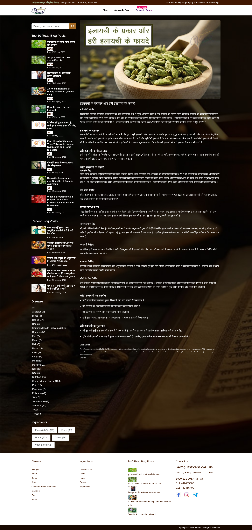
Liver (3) (36, 352)
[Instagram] (186, 494)
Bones (34, 478)
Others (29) (60, 437)
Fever (34, 499)
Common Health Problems (44, 486)
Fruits (82, 473)
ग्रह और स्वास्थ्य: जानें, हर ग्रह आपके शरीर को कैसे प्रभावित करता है (60, 246)
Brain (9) (36, 324)
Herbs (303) (41, 437)
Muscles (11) (38, 365)
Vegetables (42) (43, 444)
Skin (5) (36, 397)
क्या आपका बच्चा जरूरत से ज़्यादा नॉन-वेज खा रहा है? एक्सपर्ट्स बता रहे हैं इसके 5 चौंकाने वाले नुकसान (61, 273)
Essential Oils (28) (44, 430)
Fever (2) (37, 340)
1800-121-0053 (185, 478)
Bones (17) (38, 320)
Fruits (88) (66, 430)
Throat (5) (37, 414)
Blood (34, 473)
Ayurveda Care (121, 10)
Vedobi (198, 527)
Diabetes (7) (38, 332)
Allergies (35, 469)
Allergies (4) (38, 311)
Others (83, 482)
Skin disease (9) (40, 401)
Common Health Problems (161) (49, 328)
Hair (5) (36, 344)
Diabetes (36, 491)
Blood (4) (37, 316)
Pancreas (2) (39, 389)
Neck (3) (36, 369)
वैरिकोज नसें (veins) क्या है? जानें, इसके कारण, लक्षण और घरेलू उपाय (61, 125)
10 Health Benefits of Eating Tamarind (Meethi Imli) (60, 91)
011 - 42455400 (185, 487)
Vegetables (85, 486)
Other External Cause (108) (46, 381)
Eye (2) (36, 336)
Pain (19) (37, 385)
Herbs (82, 478)
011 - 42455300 (185, 483)
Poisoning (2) (39, 393)
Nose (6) (36, 373)
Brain (34, 482)
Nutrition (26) (39, 377)
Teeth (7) (36, 409)
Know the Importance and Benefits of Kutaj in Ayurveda (60, 181)
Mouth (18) (37, 360)
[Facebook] (178, 494)
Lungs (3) (37, 356)
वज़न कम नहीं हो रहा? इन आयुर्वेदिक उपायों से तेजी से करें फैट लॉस (60, 230)
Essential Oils (86, 469)
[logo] (39, 10)
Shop (105, 10)
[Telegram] (195, 494)
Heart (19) (37, 348)
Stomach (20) (39, 405)
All (33, 307)
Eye (33, 495)
